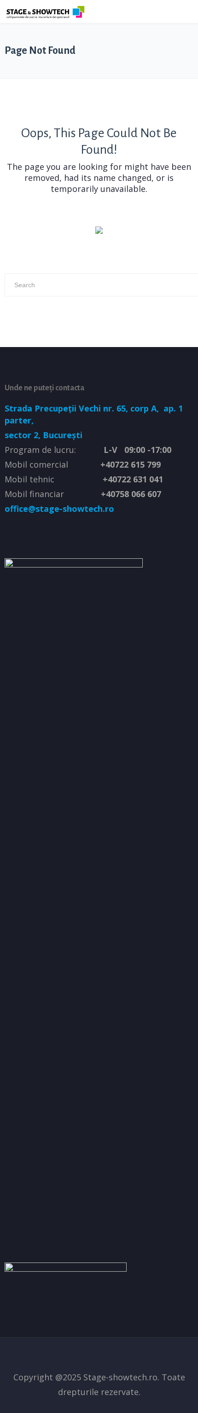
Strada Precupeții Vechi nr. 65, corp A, (83, 408)
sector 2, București (43, 434)
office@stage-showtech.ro (59, 508)
